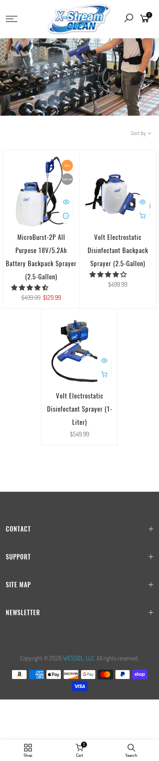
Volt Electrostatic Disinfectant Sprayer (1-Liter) (79, 409)
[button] (30, 287)
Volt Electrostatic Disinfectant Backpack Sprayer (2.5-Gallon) (118, 250)
